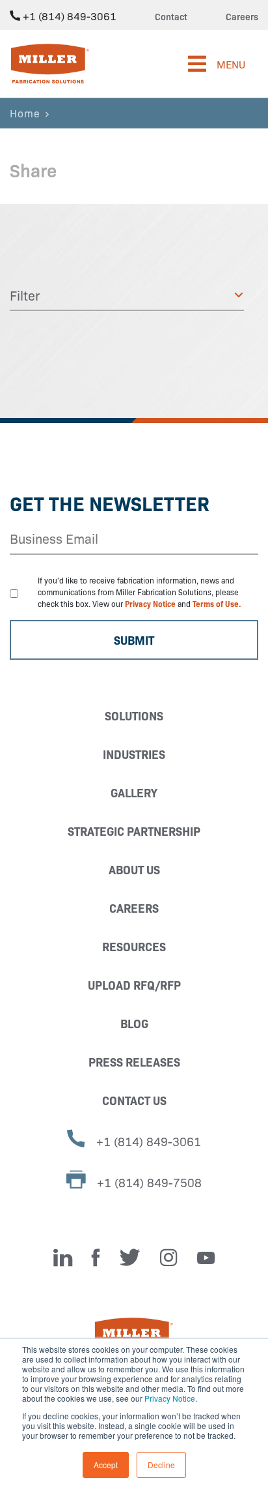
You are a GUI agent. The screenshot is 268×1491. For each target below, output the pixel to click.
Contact (171, 16)
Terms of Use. (217, 603)
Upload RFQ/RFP (134, 985)
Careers (242, 16)
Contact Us (134, 1100)
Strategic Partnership (134, 831)
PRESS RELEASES (134, 1062)
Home (25, 113)
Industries (134, 754)
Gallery (134, 792)
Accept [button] (106, 1464)
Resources (134, 946)
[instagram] (169, 1257)
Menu (231, 64)
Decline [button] (161, 1464)
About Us (134, 869)
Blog (134, 1023)
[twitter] (130, 1257)
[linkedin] (62, 1257)
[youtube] (206, 1257)
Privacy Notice (169, 1398)
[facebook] (96, 1257)
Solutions (134, 715)
